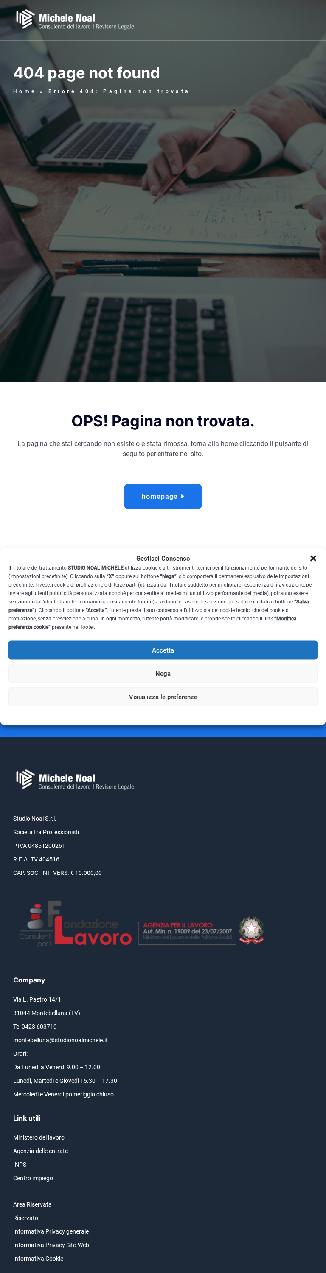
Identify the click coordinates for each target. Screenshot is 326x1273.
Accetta (163, 650)
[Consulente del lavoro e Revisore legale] (77, 20)
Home (24, 91)
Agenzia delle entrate (40, 1151)
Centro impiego (33, 1178)
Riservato (25, 1218)
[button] (313, 558)
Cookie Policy (142, 713)
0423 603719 (39, 1026)
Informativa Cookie (38, 1258)
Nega (163, 673)
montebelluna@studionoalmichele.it (60, 1040)
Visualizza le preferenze (163, 696)
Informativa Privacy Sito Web (51, 1245)
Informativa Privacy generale (51, 1231)
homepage (161, 497)
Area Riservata (32, 1204)
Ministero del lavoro (39, 1137)
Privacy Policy (179, 713)
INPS (19, 1164)
